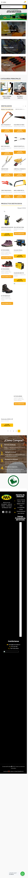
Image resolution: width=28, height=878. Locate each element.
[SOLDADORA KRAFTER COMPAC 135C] (20, 266)
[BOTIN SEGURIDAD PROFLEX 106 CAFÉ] (20, 339)
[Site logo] (14, 2)
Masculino (7, 273)
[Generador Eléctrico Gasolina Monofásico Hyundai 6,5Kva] (20, 243)
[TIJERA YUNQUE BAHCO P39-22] (7, 183)
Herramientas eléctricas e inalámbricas (6, 229)
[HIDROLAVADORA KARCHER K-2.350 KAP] (7, 220)
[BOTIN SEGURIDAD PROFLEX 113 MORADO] (7, 243)
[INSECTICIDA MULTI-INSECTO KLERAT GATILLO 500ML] (7, 139)
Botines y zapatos (4, 253)
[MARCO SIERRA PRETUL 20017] (20, 183)
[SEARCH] (24, 6)
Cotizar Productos (7, 131)
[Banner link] (13, 28)
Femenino (7, 254)
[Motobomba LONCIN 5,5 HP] (7, 462)
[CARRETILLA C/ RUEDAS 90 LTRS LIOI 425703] (20, 162)
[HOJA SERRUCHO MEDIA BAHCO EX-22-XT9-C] (20, 118)
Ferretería (3, 126)
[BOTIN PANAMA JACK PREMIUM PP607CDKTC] (7, 289)
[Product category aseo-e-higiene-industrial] (7, 91)
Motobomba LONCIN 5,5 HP (7, 519)
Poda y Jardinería (8, 126)
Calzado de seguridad (5, 251)
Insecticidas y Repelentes (6, 148)
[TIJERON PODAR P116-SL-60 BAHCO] (20, 139)
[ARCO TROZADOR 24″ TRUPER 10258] (7, 118)
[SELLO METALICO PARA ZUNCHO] (20, 220)
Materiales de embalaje (18, 228)
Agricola (2, 521)
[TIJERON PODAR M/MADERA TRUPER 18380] (7, 162)
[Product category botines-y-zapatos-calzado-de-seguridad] (20, 91)
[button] (2, 15)
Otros (19, 251)
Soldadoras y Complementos (19, 274)
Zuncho (15, 230)
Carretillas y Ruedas (18, 170)
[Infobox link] (14, 547)
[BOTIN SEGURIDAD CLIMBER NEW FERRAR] (7, 264)
